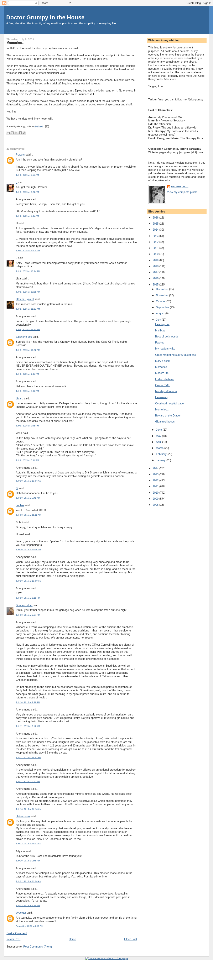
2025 (156, 223)
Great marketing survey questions (175, 354)
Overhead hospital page (169, 403)
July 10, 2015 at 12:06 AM (28, 481)
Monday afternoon (166, 391)
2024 (156, 229)
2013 (156, 474)
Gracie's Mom (24, 605)
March (160, 448)
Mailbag (160, 330)
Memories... (15, 42)
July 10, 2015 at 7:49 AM (28, 498)
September (163, 307)
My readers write (165, 348)
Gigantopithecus (165, 421)
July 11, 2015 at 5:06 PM (28, 781)
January (161, 460)
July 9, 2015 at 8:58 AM (27, 175)
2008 (156, 504)
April (159, 442)
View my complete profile (182, 192)
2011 (156, 486)
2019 (156, 260)
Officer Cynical (25, 299)
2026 (156, 217)
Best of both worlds (166, 336)
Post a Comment (16, 933)
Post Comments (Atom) (37, 946)
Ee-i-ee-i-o (161, 397)
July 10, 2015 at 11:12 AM (28, 515)
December (162, 289)
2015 (156, 284)
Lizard (19, 398)
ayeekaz (21, 912)
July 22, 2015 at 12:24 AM (28, 881)
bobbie (20, 505)
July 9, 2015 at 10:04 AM (28, 251)
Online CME (162, 385)
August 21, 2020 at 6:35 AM (29, 926)
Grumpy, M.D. (179, 186)
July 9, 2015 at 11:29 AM (28, 309)
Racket (159, 342)
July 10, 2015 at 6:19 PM (28, 598)
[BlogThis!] (12, 133)
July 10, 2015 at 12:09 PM (28, 581)
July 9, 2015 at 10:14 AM (28, 271)
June (159, 429)
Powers (20, 154)
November (162, 295)
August (160, 313)
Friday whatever (164, 379)
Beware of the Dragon (168, 415)
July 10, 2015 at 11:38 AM (28, 550)
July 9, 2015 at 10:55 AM (28, 292)
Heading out (162, 324)
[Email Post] (46, 126)
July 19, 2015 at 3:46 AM (28, 861)
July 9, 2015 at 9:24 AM (27, 192)
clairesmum (23, 816)
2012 (156, 480)
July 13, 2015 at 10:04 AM (28, 844)
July (159, 319)
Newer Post (13, 939)
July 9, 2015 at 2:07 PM (27, 391)
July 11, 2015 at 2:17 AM (28, 726)
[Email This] (8, 133)
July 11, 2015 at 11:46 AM (28, 757)
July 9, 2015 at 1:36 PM (27, 374)
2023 (156, 235)
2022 (156, 241)
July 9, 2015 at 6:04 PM (27, 460)
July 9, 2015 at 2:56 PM (27, 426)
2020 (156, 254)
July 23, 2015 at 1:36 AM (28, 905)
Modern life (161, 372)
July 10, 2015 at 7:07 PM (28, 615)
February (161, 454)
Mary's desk (162, 360)
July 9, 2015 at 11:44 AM (28, 329)
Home (72, 939)
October (161, 301)
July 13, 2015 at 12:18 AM (28, 809)
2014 (156, 468)
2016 (156, 278)
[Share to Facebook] (20, 133)
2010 (156, 492)
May (159, 435)
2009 (156, 498)
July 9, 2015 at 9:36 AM (27, 216)
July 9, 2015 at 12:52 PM (28, 350)
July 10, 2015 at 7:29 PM (28, 702)
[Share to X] (16, 133)
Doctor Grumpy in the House (45, 17)
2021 (156, 248)
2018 (156, 266)
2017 (156, 272)
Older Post (130, 939)
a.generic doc (24, 336)
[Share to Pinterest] (24, 133)
